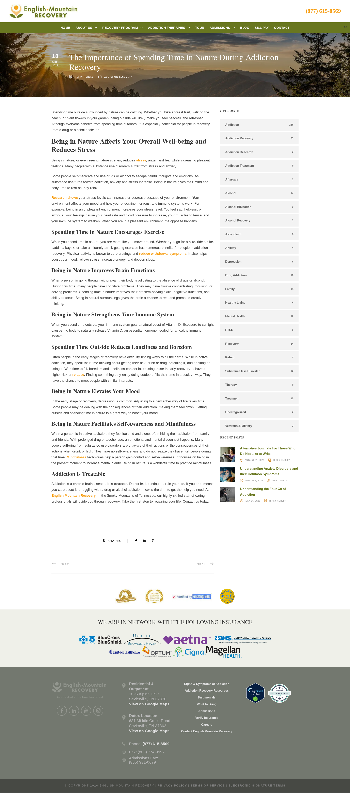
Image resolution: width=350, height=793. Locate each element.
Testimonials (207, 697)
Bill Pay (262, 27)
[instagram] (98, 711)
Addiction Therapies (166, 27)
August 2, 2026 (254, 480)
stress (141, 160)
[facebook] (62, 711)
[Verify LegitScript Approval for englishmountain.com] (255, 692)
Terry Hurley (84, 76)
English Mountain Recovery (73, 496)
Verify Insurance (206, 717)
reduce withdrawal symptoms (162, 254)
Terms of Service (208, 785)
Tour (199, 27)
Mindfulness (76, 457)
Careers (206, 724)
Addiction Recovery (118, 76)
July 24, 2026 (252, 500)
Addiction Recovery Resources (207, 690)
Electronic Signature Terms (256, 785)
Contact (282, 27)
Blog (244, 27)
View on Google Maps (149, 704)
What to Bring (207, 704)
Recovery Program (120, 27)
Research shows (64, 198)
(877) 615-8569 (323, 11)
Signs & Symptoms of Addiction (206, 684)
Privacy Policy (172, 785)
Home (65, 27)
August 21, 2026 (254, 459)
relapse (78, 375)
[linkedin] (74, 711)
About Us (84, 27)
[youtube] (86, 711)
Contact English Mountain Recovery (206, 731)
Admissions (220, 27)
